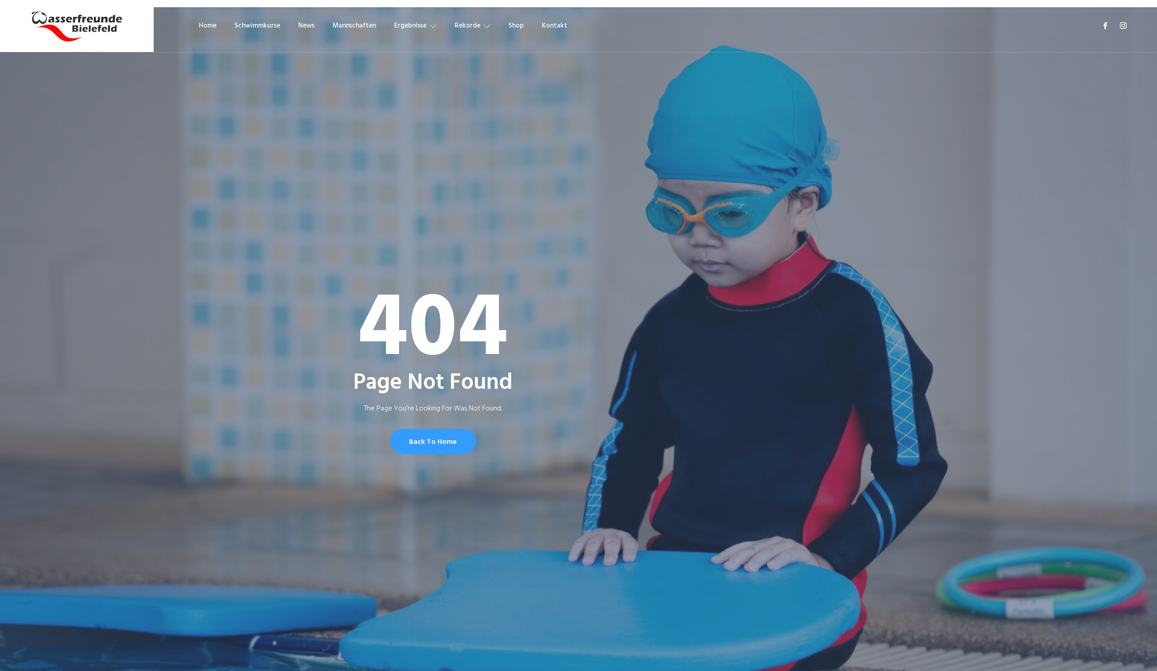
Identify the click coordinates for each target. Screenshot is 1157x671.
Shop (516, 25)
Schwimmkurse (257, 25)
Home (207, 25)
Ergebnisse (410, 25)
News (306, 25)
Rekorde (467, 25)
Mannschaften (354, 25)
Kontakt (554, 25)
